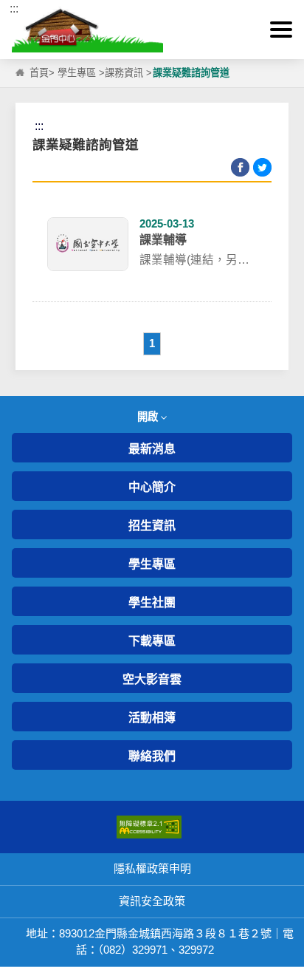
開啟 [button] (149, 417)
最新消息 (152, 449)
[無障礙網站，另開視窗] (149, 826)
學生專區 (77, 72)
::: (14, 8)
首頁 (39, 72)
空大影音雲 (152, 679)
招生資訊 (152, 525)
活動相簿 (152, 717)
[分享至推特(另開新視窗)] (262, 167)
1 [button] (152, 343)
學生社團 (152, 602)
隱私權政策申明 (152, 868)
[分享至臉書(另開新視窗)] (240, 167)
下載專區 (152, 641)
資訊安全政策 (152, 901)
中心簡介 (152, 487)
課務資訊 (124, 72)
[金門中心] (151, 29)
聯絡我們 (152, 756)
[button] (281, 29)
